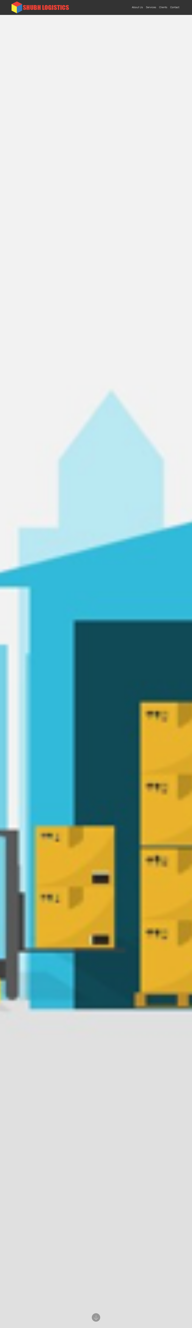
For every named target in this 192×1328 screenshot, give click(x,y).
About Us (137, 7)
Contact (174, 7)
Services (151, 7)
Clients (163, 7)
